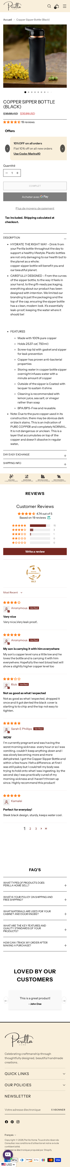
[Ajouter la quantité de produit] (6, 173)
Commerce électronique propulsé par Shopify (28, 1150)
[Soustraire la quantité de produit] (17, 173)
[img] (11, 602)
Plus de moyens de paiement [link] (35, 208)
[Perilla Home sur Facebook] (7, 1122)
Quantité (9, 165)
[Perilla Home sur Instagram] (18, 1122)
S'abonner (58, 1109)
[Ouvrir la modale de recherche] (49, 6)
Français (9, 1135)
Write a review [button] (35, 551)
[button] (12, 122)
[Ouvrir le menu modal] (64, 6)
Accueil (7, 19)
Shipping (30, 217)
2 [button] (30, 828)
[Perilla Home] (13, 6)
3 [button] (36, 828)
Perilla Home (30, 1140)
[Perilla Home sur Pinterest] (12, 1122)
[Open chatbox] (8, 1155)
